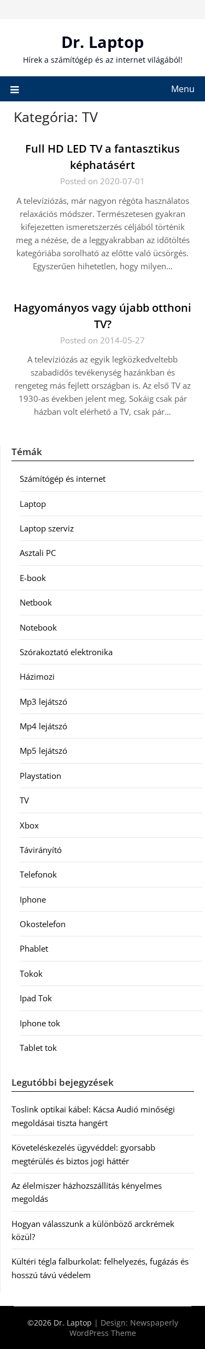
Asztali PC (38, 552)
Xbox (29, 825)
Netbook (36, 602)
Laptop (33, 503)
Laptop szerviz (47, 528)
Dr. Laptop (102, 41)
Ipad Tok (36, 998)
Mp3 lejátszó (43, 701)
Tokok (31, 973)
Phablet (34, 948)
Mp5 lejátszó (43, 750)
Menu (183, 89)
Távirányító (41, 849)
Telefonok (38, 874)
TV (24, 800)
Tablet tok (38, 1047)
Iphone (33, 899)
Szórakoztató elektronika (66, 651)
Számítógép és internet (63, 478)
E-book (33, 577)
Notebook (38, 627)
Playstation (40, 775)
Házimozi (37, 676)
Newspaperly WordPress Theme (123, 1327)
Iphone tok (40, 1023)
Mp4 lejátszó (43, 726)
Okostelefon (43, 923)
